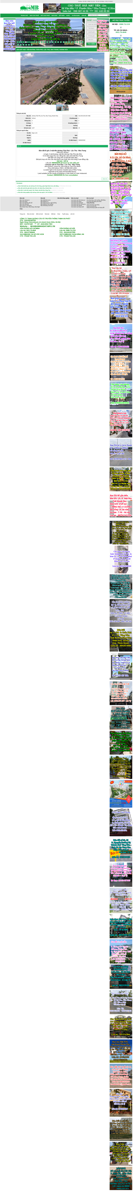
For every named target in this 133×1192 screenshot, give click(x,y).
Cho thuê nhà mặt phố (77, 203)
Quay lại (105, 179)
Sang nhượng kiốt (91, 206)
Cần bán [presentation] (89, 20)
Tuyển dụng (76, 15)
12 (41, 42)
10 (36, 42)
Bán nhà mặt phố (24, 204)
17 (55, 42)
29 (20, 44)
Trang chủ (24, 15)
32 (29, 44)
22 (69, 42)
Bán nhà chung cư (25, 200)
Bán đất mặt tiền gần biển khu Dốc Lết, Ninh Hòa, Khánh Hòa (35, 188)
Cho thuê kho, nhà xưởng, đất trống (96, 200)
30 (23, 44)
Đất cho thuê (45, 15)
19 (61, 42)
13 (44, 42)
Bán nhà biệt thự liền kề (26, 203)
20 (63, 42)
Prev (17, 32)
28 (18, 44)
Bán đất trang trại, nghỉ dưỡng (49, 203)
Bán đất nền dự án (46, 200)
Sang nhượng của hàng (93, 204)
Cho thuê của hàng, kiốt (77, 207)
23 (71, 42)
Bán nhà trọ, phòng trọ (26, 205)
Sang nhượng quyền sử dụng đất (95, 207)
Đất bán (61, 15)
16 (52, 42)
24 (74, 42)
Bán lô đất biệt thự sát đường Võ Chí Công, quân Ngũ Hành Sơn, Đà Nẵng (38, 186)
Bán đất (43, 198)
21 (66, 42)
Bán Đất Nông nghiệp (63, 198)
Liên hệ (84, 15)
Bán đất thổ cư (44, 201)
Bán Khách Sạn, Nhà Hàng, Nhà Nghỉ (30, 207)
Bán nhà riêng (23, 201)
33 (31, 44)
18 (58, 42)
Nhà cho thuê (34, 15)
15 (50, 42)
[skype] (121, 27)
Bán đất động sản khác (47, 205)
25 (77, 42)
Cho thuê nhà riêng (76, 201)
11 (39, 42)
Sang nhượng (90, 203)
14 (47, 42)
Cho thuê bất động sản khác (94, 201)
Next (83, 32)
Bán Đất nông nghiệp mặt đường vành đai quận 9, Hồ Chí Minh (35, 192)
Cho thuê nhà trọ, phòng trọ (78, 204)
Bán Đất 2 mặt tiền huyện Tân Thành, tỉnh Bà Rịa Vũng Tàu (34, 190)
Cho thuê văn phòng (76, 205)
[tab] (89, 20)
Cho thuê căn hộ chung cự (78, 200)
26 (80, 42)
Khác (68, 15)
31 (26, 44)
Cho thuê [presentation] (95, 20)
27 (82, 42)
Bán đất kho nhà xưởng (47, 204)
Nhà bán (54, 15)
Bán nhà (22, 198)
